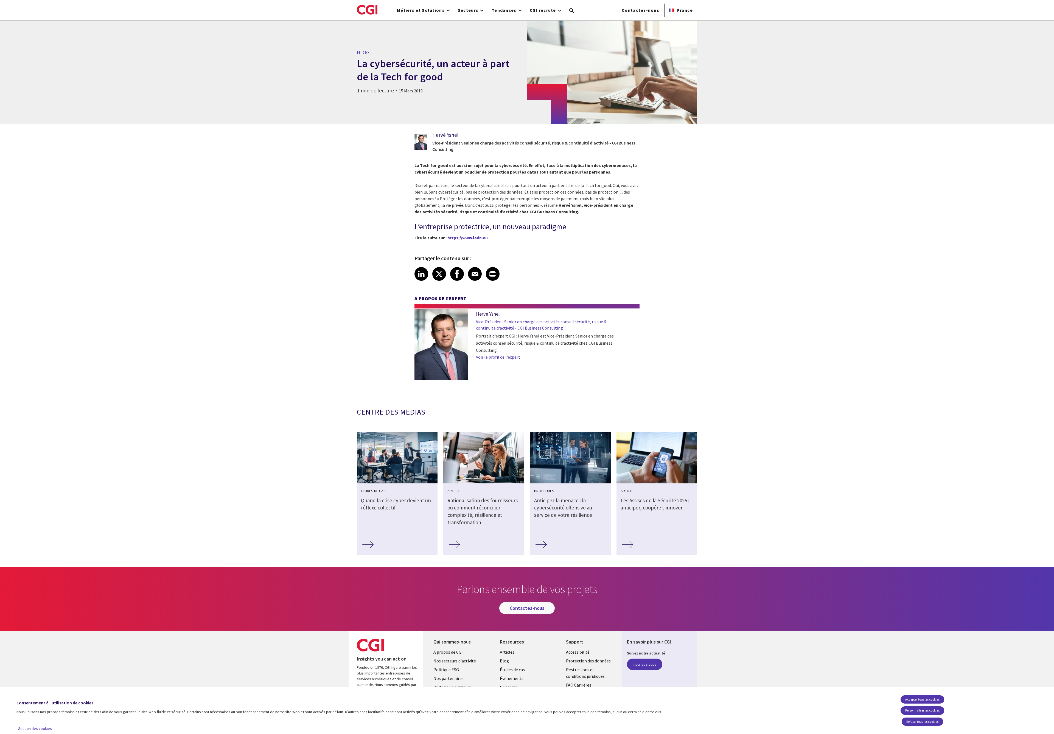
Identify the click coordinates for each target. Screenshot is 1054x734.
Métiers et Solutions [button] (421, 10)
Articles (507, 652)
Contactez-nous (640, 10)
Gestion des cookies (35, 728)
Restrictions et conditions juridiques (585, 673)
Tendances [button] (504, 10)
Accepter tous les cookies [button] (922, 699)
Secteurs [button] (468, 10)
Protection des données (588, 661)
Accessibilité (578, 652)
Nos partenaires (448, 678)
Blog (504, 661)
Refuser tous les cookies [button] (922, 721)
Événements (511, 678)
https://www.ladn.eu (467, 237)
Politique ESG (446, 669)
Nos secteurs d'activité (454, 661)
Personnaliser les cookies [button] (922, 710)
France (684, 10)
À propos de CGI (448, 652)
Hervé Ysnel (445, 135)
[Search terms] (572, 11)
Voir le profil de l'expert (498, 357)
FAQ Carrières (578, 685)
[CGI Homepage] (367, 9)
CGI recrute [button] (543, 10)
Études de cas (512, 669)
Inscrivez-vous (645, 664)
